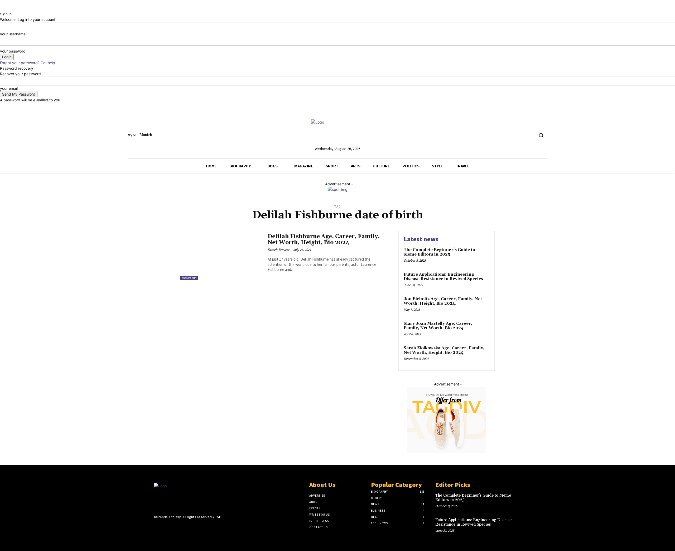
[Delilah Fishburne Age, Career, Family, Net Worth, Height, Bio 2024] (221, 255)
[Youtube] (529, 135)
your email (9, 88)
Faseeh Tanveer (279, 249)
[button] (541, 135)
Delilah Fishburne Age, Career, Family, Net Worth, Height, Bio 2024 (324, 239)
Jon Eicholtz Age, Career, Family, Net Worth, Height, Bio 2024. (443, 301)
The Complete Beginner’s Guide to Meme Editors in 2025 (439, 252)
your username (13, 34)
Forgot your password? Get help (27, 62)
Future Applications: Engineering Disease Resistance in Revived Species (443, 276)
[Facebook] (510, 135)
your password (13, 51)
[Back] (1, 8)
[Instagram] (166, 527)
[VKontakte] (185, 527)
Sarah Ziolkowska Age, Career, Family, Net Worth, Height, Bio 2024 (444, 350)
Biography (189, 278)
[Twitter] (520, 135)
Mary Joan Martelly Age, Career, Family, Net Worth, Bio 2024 (438, 326)
